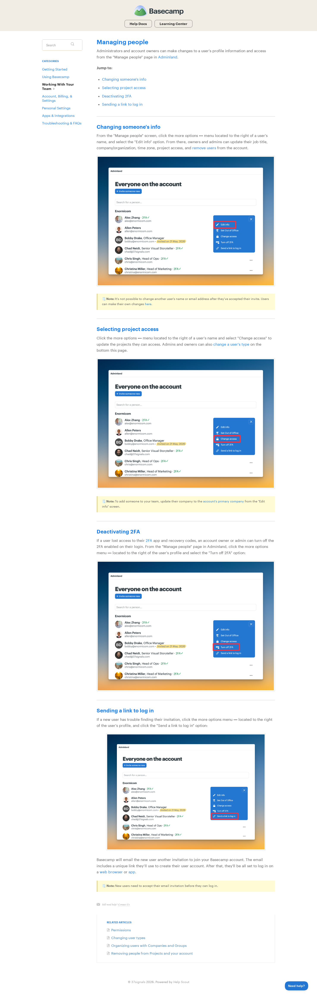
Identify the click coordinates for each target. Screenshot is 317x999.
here (148, 304)
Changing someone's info (124, 79)
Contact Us (124, 904)
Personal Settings (56, 108)
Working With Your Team (58, 86)
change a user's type (231, 344)
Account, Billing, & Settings (57, 98)
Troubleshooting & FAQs (62, 123)
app (132, 872)
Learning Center (173, 24)
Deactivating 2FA (117, 96)
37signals (138, 982)
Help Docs (138, 24)
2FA (149, 540)
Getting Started (54, 69)
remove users (204, 148)
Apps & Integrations (58, 115)
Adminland (167, 57)
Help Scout (181, 982)
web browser (112, 872)
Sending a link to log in (122, 104)
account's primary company (223, 501)
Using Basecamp (55, 77)
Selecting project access (124, 88)
